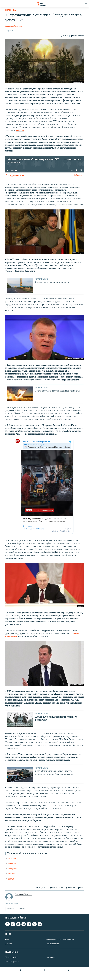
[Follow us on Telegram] (29, 924)
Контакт (8, 944)
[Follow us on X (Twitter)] (13, 924)
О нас (7, 939)
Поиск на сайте (11, 957)
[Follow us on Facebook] (7, 924)
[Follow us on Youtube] (18, 924)
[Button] (62, 35)
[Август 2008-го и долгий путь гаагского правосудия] (20, 719)
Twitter (11, 874)
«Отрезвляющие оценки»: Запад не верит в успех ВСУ (33, 159)
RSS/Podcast (51, 957)
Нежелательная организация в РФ (60, 939)
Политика (10, 10)
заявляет (20, 130)
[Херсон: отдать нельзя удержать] (20, 285)
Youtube (11, 879)
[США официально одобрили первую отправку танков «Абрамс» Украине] (20, 774)
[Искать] (68, 970)
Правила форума (12, 962)
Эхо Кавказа (15, 162)
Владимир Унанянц (13, 26)
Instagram (12, 869)
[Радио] (44, 970)
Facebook (12, 859)
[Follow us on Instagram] (23, 924)
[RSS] (34, 924)
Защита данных (52, 944)
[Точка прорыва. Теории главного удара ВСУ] (20, 393)
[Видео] (20, 970)
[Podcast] (40, 924)
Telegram (12, 864)
